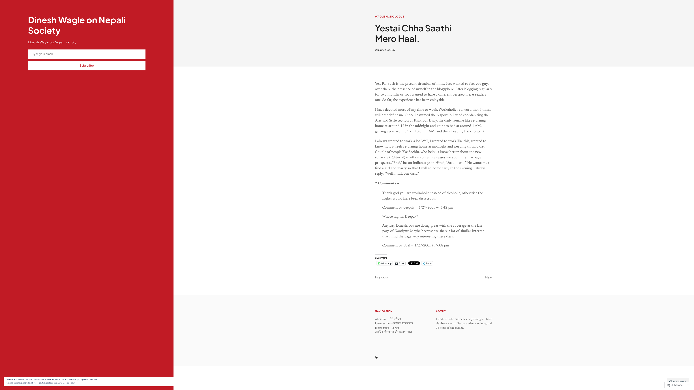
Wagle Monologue (389, 16)
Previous (382, 277)
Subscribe (87, 65)
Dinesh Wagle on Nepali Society (77, 25)
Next (488, 277)
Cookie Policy (69, 383)
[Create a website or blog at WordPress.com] (376, 358)
